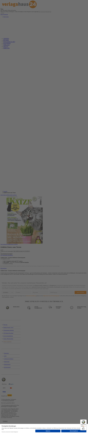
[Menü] (86, 420)
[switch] (83, 429)
